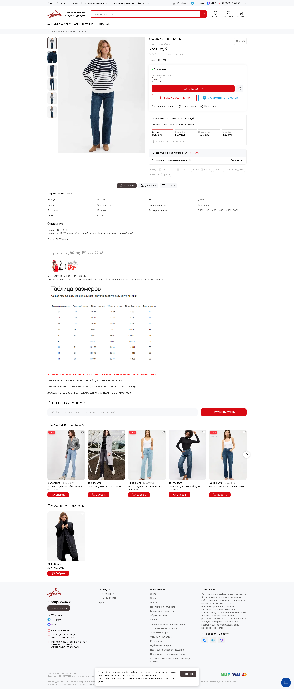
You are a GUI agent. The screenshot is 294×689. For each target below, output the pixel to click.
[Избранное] (239, 88)
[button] (59, 95)
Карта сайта (71, 673)
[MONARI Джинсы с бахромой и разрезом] (66, 455)
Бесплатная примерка (122, 3)
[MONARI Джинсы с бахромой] (106, 455)
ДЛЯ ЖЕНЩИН (57, 23)
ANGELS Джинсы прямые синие (227, 486)
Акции (141, 3)
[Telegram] (213, 640)
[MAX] (221, 640)
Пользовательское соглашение (167, 649)
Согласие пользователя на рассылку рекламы (170, 659)
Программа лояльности (94, 3)
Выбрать (60, 494)
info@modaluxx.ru (60, 630)
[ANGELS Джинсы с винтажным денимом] (147, 455)
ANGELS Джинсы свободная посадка (184, 488)
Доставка (73, 3)
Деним (207, 169)
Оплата (61, 3)
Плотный (154, 175)
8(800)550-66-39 (231, 3)
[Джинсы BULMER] (101, 95)
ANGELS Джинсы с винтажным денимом (145, 488)
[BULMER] (240, 41)
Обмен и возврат (159, 632)
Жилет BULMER (56, 568)
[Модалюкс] (54, 14)
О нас (50, 3)
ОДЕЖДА (62, 31)
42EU (156, 79)
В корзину (195, 88)
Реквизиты (156, 641)
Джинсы (196, 169)
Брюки (166, 175)
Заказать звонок (59, 608)
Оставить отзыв (223, 412)
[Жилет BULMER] (66, 536)
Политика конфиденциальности (167, 654)
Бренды (104, 23)
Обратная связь (158, 615)
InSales (91, 676)
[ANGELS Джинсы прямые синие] (228, 455)
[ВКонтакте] (204, 640)
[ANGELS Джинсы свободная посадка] (187, 455)
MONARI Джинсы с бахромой (104, 486)
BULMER (184, 169)
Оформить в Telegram (223, 97)
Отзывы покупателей (161, 636)
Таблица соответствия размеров (168, 624)
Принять (188, 673)
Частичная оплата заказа (163, 628)
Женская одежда (235, 169)
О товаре (129, 185)
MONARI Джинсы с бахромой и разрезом (64, 488)
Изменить (193, 153)
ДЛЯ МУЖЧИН (83, 23)
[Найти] (203, 14)
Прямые (219, 169)
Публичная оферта (160, 645)
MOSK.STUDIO (64, 676)
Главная (51, 31)
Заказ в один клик (177, 97)
